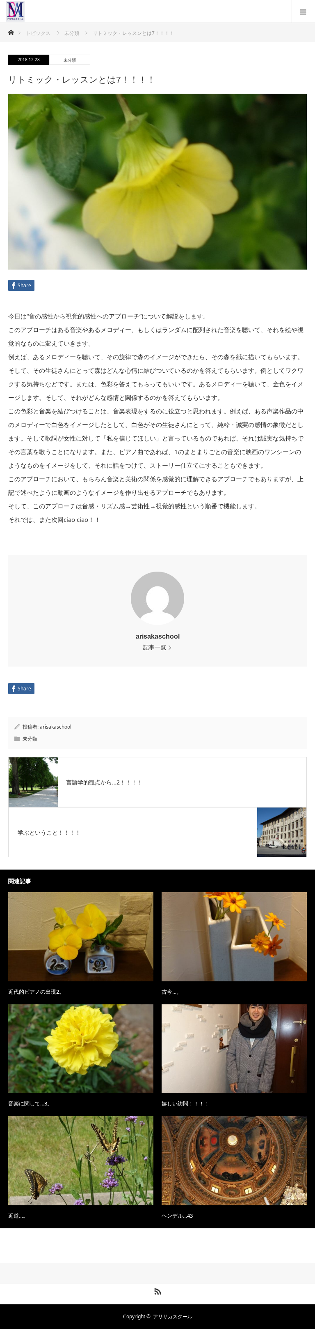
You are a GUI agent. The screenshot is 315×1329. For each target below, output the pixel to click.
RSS (157, 1290)
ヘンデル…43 (177, 1215)
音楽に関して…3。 (30, 1103)
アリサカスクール (172, 1316)
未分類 (70, 60)
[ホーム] (11, 30)
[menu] (303, 11)
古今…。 (172, 991)
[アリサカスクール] (24, 11)
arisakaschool (158, 636)
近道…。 (18, 1215)
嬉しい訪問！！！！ (186, 1103)
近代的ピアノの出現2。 (36, 991)
